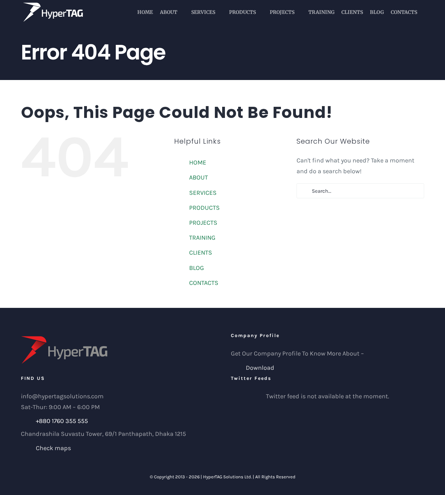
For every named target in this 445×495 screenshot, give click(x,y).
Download (260, 368)
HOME (197, 162)
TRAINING (202, 237)
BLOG (196, 268)
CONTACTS (203, 283)
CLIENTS (200, 252)
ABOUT (198, 177)
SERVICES (203, 193)
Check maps (53, 448)
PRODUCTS (204, 207)
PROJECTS (203, 222)
